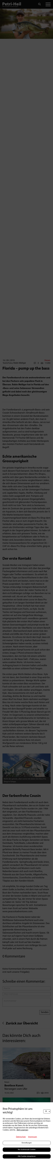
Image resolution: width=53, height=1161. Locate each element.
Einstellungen (27, 1143)
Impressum (32, 1137)
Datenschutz (21, 1137)
